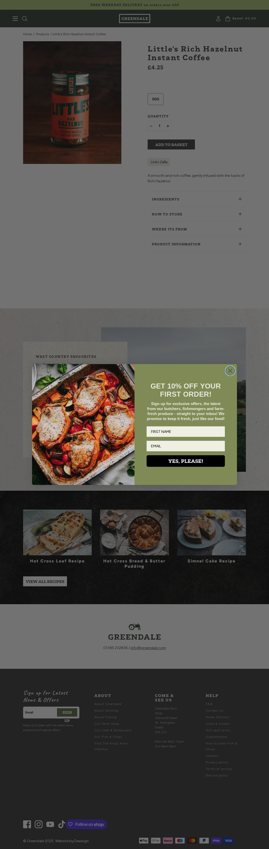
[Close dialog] (230, 370)
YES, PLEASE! (185, 461)
